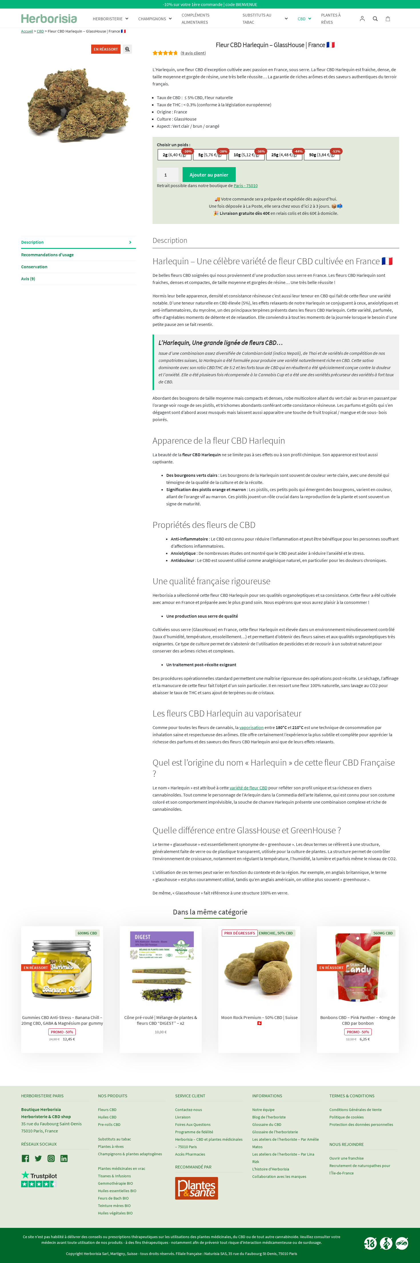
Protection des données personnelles (361, 1124)
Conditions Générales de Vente (355, 1109)
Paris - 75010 (246, 185)
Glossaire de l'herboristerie (275, 1131)
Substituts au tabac (114, 1139)
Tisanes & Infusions (114, 1175)
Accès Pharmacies (190, 1154)
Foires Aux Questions (193, 1124)
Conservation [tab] (34, 266)
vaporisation (251, 727)
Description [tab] (32, 242)
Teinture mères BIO (114, 1205)
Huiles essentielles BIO (117, 1190)
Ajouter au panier (209, 174)
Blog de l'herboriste (269, 1117)
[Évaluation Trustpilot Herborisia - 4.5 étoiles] (39, 1184)
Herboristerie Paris (42, 1095)
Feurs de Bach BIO (113, 1198)
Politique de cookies (346, 1117)
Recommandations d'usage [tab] (47, 254)
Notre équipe (263, 1109)
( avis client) (193, 53)
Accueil (27, 31)
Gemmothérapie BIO (115, 1183)
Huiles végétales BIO (115, 1213)
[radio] (174, 154)
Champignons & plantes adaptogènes (130, 1153)
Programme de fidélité (194, 1131)
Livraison (183, 1117)
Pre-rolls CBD (109, 1124)
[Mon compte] (362, 18)
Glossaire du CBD (266, 1124)
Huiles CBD (107, 1117)
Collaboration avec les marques (279, 1176)
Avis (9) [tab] (28, 278)
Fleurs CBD (107, 1109)
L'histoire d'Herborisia (270, 1169)
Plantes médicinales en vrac (121, 1168)
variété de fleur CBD (248, 787)
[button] (127, 49)
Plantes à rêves (111, 1146)
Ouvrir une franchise (346, 1158)
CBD (40, 31)
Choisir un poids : (173, 144)
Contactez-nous (188, 1109)
